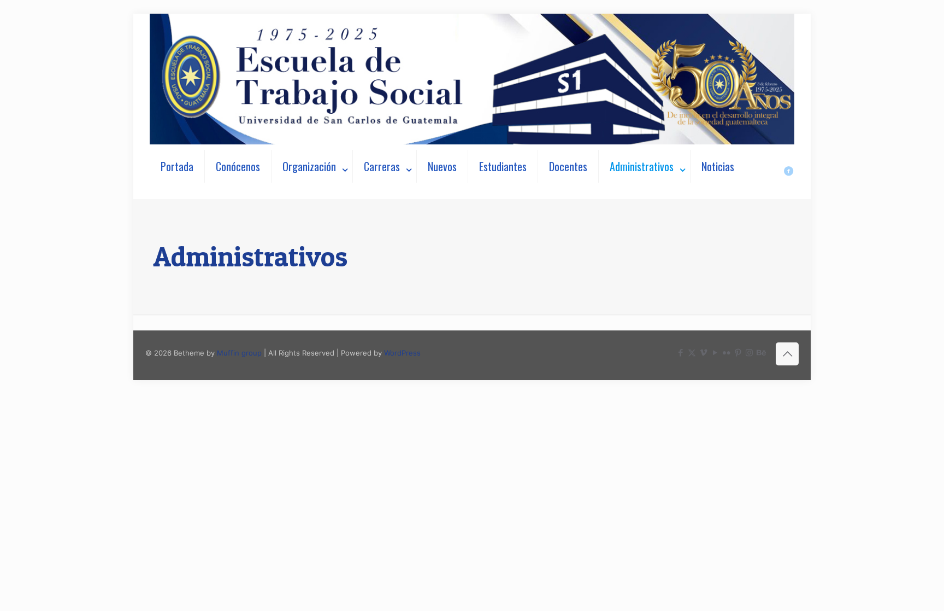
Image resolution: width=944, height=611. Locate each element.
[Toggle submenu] (312, 193)
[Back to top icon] (787, 353)
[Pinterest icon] (738, 352)
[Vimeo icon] (703, 352)
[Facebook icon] (680, 352)
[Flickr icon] (726, 352)
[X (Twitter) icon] (692, 352)
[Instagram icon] (749, 352)
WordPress (402, 352)
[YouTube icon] (715, 352)
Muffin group (239, 352)
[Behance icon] (761, 352)
